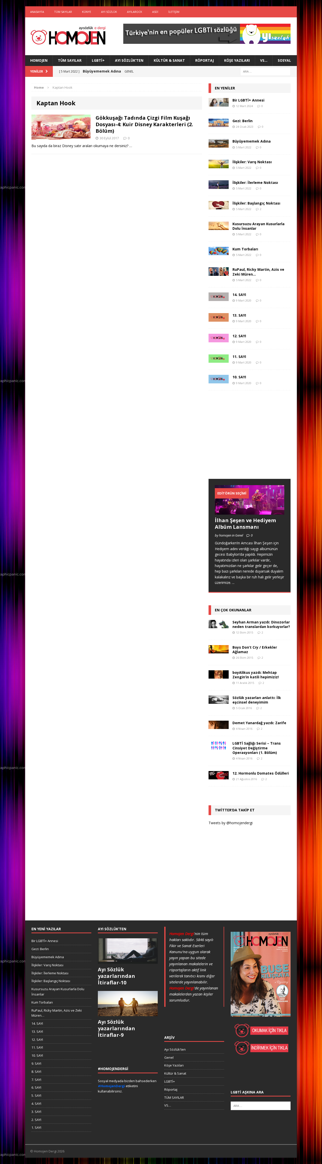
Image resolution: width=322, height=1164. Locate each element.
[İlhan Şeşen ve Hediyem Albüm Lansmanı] (249, 511)
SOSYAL (284, 60)
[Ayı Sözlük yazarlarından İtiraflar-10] (128, 961)
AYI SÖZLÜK (109, 12)
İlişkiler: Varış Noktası (252, 161)
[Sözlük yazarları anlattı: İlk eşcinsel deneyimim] (219, 701)
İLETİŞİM (173, 12)
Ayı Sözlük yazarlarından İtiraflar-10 (116, 976)
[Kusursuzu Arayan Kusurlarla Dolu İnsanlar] (219, 227)
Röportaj (204, 60)
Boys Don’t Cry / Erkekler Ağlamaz (254, 649)
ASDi (155, 12)
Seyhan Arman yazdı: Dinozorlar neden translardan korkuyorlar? (261, 624)
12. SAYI (239, 336)
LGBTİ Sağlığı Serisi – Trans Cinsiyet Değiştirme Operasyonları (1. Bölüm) (256, 748)
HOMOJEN (39, 60)
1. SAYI (36, 1127)
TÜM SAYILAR (63, 12)
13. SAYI (239, 315)
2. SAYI (36, 1119)
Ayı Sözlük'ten (175, 1049)
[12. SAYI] (219, 339)
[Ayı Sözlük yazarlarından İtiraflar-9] (128, 1013)
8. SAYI (36, 1071)
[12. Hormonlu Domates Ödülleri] (219, 776)
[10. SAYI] (219, 380)
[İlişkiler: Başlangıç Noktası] (219, 206)
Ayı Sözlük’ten (129, 60)
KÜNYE (86, 12)
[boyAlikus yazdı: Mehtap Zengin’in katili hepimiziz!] (219, 675)
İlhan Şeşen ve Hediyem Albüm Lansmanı (245, 523)
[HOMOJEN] (68, 36)
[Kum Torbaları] (219, 252)
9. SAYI (36, 1063)
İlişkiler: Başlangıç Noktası (256, 203)
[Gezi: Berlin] (219, 124)
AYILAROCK (134, 12)
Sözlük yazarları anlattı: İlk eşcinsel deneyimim (256, 700)
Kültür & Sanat (169, 60)
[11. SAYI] (219, 359)
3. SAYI (36, 1111)
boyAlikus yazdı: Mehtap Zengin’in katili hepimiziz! (255, 674)
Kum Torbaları (245, 249)
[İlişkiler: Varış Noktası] (219, 165)
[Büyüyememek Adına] (219, 144)
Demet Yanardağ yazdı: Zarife (259, 722)
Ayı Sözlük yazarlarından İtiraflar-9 (116, 1028)
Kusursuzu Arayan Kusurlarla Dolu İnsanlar (258, 226)
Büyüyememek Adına (251, 141)
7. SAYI (36, 1079)
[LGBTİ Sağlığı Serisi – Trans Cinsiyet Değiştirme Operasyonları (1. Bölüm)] (219, 746)
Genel (169, 1057)
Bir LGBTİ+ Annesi (248, 100)
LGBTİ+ (98, 60)
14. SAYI (239, 294)
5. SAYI (36, 1095)
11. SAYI (239, 356)
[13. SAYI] (219, 318)
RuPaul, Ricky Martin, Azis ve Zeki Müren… (258, 271)
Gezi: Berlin (242, 120)
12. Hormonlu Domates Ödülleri (260, 773)
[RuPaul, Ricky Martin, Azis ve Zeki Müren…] (219, 273)
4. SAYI (36, 1103)
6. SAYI (36, 1087)
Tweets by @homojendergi (231, 822)
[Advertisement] (246, 439)
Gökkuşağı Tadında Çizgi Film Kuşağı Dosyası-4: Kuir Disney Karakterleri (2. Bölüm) (144, 124)
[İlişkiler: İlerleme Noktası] (219, 185)
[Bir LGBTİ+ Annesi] (219, 103)
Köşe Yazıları (237, 60)
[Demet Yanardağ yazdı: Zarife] (219, 726)
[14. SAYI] (219, 298)
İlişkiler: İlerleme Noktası (255, 182)
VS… (263, 60)
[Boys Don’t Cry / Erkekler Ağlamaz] (219, 650)
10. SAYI (239, 377)
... (233, 582)
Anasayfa (37, 12)
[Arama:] (265, 71)
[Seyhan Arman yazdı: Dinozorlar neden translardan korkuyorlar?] (219, 625)
